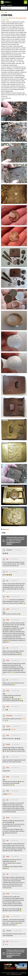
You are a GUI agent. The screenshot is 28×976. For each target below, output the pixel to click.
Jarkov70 (8, 726)
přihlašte (9, 544)
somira (7, 735)
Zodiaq (7, 619)
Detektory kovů (13, 972)
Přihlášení (3, 5)
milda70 (7, 596)
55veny (7, 660)
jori (7, 571)
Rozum (7, 767)
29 (8, 20)
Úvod (2, 12)
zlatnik (7, 706)
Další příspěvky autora (21, 18)
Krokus (7, 916)
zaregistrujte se (11, 542)
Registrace (9, 5)
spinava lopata (9, 715)
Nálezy (6, 12)
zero (7, 679)
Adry (7, 580)
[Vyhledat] (25, 8)
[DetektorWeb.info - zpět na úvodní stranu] (6, 2)
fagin (7, 559)
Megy (7, 941)
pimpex (7, 609)
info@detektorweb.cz (23, 972)
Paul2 (14, 18)
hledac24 (8, 744)
